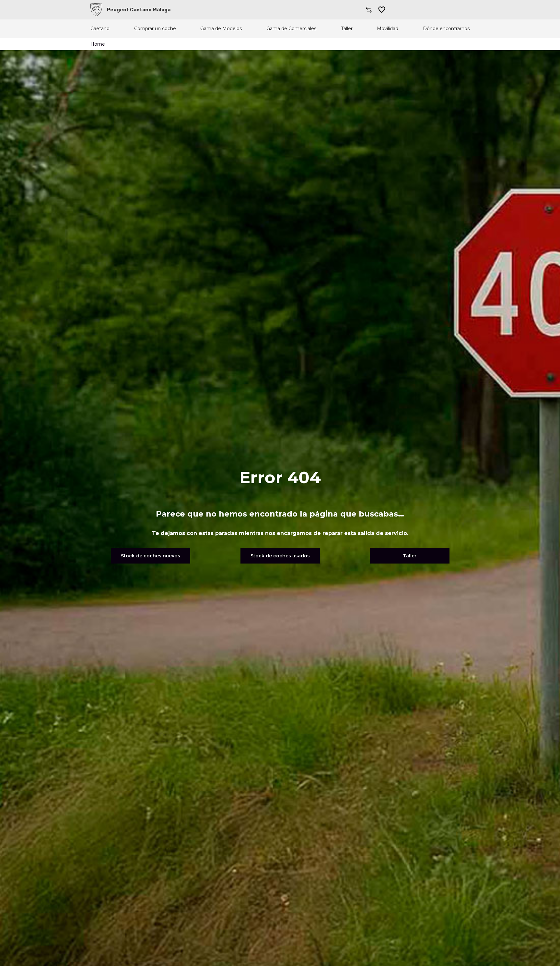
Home (97, 44)
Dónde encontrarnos (446, 28)
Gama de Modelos (221, 28)
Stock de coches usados (280, 556)
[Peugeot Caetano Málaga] (96, 9)
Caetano (100, 28)
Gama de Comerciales (291, 28)
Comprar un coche (155, 28)
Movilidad (387, 28)
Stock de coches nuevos (150, 556)
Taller (347, 28)
